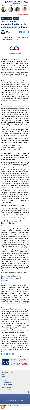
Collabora (4, 378)
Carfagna (25, 5)
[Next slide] (29, 9)
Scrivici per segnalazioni (7, 384)
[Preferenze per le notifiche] (3, 407)
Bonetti (3, 5)
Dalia (11, 5)
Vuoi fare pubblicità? (6, 382)
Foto (2, 390)
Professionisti (16, 3)
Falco (18, 5)
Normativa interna (6, 387)
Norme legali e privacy (7, 389)
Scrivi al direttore (5, 380)
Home (2, 18)
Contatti (3, 376)
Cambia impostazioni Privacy (10, 405)
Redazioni (4, 374)
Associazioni (8, 18)
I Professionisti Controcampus (23, 14)
